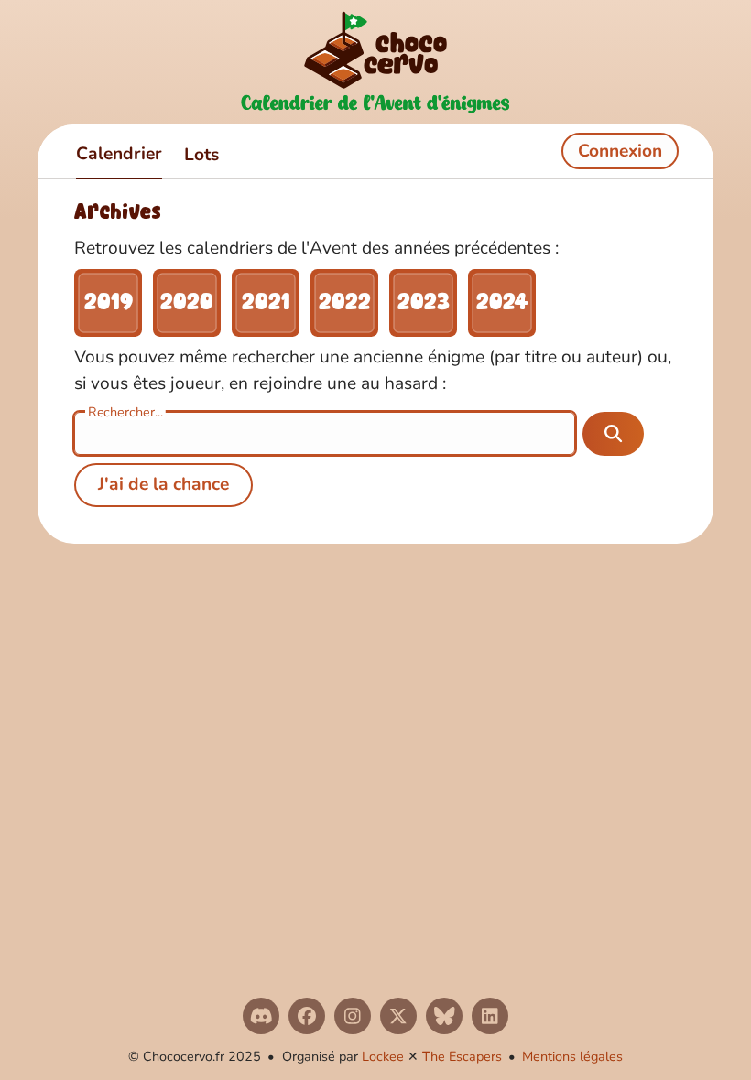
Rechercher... (125, 412)
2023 (423, 303)
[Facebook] (306, 1016)
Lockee (383, 1056)
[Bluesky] (444, 1016)
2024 (502, 303)
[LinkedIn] (490, 1016)
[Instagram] (352, 1016)
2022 (345, 303)
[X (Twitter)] (398, 1016)
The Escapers (462, 1056)
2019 (108, 303)
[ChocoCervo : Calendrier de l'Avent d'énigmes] (375, 62)
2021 (266, 303)
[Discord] (261, 1016)
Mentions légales (572, 1056)
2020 (186, 303)
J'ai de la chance (163, 484)
